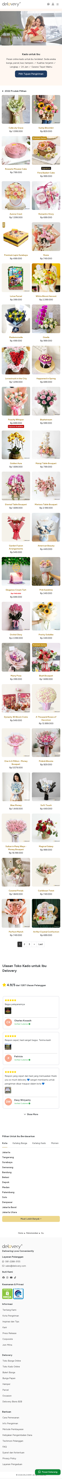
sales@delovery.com (15, 1266)
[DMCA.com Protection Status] (7, 1293)
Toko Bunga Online (11, 1360)
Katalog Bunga (20, 1143)
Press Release (9, 1333)
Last (40, 944)
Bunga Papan (8, 1378)
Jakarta (6, 1152)
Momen (55, 1143)
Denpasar (7, 1202)
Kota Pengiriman (10, 1315)
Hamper (6, 1384)
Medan (6, 1187)
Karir (4, 1327)
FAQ (4, 1446)
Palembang (8, 1192)
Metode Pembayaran (13, 1429)
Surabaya (7, 1162)
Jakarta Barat (9, 1207)
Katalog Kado (39, 1143)
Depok (5, 1182)
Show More (32, 1114)
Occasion (7, 1395)
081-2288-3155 (12, 1261)
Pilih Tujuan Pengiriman (31, 73)
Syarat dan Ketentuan (13, 1452)
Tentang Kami (9, 1310)
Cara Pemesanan (10, 1417)
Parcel (5, 1390)
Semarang (7, 1167)
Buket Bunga (8, 1372)
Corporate (7, 1339)
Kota (4, 1143)
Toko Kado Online (11, 1366)
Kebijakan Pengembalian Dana (17, 1435)
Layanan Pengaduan (12, 1464)
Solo (4, 1197)
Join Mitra (7, 1345)
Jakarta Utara (9, 1212)
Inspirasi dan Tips (10, 1321)
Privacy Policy (9, 1458)
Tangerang (8, 1157)
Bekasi (5, 1177)
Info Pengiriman (10, 1423)
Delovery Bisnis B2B (12, 1401)
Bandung (7, 1172)
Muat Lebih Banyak (30, 1219)
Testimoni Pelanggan (12, 1441)
